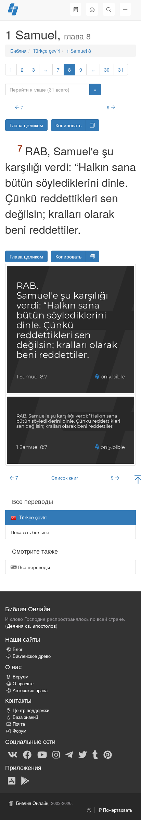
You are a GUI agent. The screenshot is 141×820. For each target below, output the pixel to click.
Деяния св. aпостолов (31, 625)
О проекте (23, 683)
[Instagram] (56, 754)
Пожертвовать (117, 810)
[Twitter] (82, 754)
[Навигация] (125, 9)
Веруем (20, 677)
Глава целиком (26, 125)
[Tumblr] (95, 754)
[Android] (25, 780)
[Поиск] (109, 9)
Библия (18, 50)
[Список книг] (75, 9)
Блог (18, 649)
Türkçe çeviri (46, 50)
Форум (19, 731)
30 (107, 69)
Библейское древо (32, 656)
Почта (19, 724)
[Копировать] (92, 125)
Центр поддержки (31, 710)
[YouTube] (42, 754)
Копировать (68, 125)
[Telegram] (69, 754)
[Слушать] (92, 9)
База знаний (25, 717)
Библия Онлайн (32, 803)
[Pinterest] (107, 754)
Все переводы (33, 567)
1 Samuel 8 (78, 50)
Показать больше (30, 532)
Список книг (64, 477)
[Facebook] (27, 754)
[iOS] (11, 780)
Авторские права (30, 690)
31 (121, 69)
